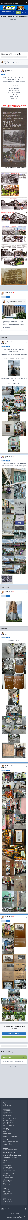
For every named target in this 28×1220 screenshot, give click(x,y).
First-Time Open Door (8, 1120)
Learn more (3, 2)
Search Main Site (7, 1193)
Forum (4, 1183)
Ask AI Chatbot (6, 1190)
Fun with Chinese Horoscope (10, 1141)
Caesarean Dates (7, 1167)
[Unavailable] (14, 105)
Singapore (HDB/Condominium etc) (12, 1155)
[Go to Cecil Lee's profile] (2, 62)
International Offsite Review (10, 1157)
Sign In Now (14, 1037)
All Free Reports (7, 1110)
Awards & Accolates (8, 1203)
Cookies (17, 1213)
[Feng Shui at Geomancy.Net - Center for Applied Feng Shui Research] (9, 6)
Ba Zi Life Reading (7, 1114)
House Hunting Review (9, 1154)
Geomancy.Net (6, 1181)
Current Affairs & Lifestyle (15, 63)
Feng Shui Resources (8, 1130)
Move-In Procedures (8, 1124)
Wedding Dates (7, 1165)
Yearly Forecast (7, 1105)
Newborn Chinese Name (9, 1169)
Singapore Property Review (10, 1136)
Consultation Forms (8, 1177)
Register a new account (14, 1033)
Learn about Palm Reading (10, 1149)
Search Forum (6, 1191)
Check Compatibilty (8, 1144)
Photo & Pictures (7, 1133)
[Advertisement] (14, 34)
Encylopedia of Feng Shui (9, 1135)
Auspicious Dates (7, 1112)
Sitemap (5, 1194)
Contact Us (11, 1213)
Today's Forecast (7, 1104)
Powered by (14, 1217)
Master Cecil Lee (7, 1199)
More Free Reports (7, 1115)
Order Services (6, 1175)
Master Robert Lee (7, 1201)
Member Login (6, 1185)
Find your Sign (6, 1143)
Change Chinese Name (9, 1170)
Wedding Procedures (8, 1125)
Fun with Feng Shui (8, 1131)
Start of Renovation (8, 1122)
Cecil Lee (6, 61)
